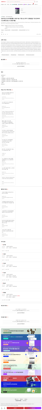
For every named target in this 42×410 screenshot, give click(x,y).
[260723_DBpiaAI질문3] (21, 331)
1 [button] (21, 10)
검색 (1, 408)
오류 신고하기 (38, 34)
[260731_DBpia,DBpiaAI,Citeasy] (21, 390)
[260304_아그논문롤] (21, 355)
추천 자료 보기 (23, 12)
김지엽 (6, 25)
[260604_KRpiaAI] (21, 367)
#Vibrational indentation (5, 54)
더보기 (2, 32)
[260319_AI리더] (21, 343)
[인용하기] (1, 34)
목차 (4, 408)
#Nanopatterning (13, 54)
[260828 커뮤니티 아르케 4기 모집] (21, 349)
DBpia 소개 (16, 399)
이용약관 (25, 399)
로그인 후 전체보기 (21, 66)
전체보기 (6, 28)
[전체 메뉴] (37, 1)
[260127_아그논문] (21, 361)
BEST (5, 4)
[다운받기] (5, 34)
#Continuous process (21, 54)
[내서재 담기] (3, 34)
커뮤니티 (36, 4)
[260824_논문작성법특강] (21, 384)
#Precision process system (30, 54)
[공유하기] (7, 34)
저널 (11, 4)
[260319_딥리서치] (21, 337)
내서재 (33, 4)
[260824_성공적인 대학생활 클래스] (21, 379)
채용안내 (21, 399)
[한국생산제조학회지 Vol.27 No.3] (17, 11)
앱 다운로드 (25, 400)
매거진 (8, 4)
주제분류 (2, 4)
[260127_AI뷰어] (21, 373)
